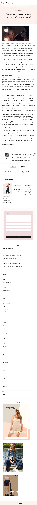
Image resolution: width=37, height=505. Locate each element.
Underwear (5, 383)
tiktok (4, 378)
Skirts (4, 357)
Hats (3, 314)
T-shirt (4, 375)
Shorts (4, 354)
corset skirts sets (10, 144)
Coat (3, 295)
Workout (4, 397)
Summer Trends (5, 367)
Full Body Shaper (6, 308)
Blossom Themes (31, 501)
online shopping (5, 333)
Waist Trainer (5, 386)
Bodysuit (4, 287)
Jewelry (4, 319)
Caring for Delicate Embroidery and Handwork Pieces (12, 255)
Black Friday (5, 284)
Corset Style (4, 2)
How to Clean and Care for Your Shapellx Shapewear (12, 263)
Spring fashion (5, 362)
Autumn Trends (5, 274)
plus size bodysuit (6, 338)
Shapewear (5, 346)
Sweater (4, 370)
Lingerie (4, 330)
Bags (3, 276)
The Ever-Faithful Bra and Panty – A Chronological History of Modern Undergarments (29, 191)
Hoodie (4, 316)
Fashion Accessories (6, 303)
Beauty (4, 279)
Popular (4, 343)
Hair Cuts (4, 311)
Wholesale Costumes (18, 10)
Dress (4, 298)
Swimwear (4, 373)
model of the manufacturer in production (17, 189)
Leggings (4, 325)
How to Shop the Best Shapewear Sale (9, 258)
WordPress (20, 503)
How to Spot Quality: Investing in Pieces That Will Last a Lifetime (14, 260)
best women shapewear (7, 282)
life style (4, 327)
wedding (4, 389)
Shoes (4, 351)
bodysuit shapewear (6, 290)
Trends (4, 381)
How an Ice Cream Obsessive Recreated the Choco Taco (12, 266)
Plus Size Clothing (6, 341)
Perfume (4, 335)
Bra (3, 292)
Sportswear (5, 359)
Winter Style (5, 394)
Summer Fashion (6, 365)
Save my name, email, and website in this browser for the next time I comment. (18, 233)
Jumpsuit (4, 322)
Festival (4, 306)
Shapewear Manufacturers (7, 349)
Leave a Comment (22, 20)
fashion (4, 300)
